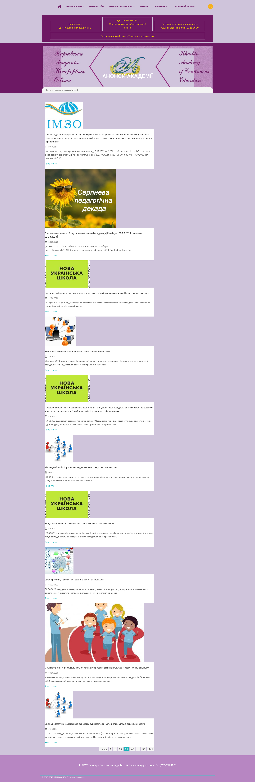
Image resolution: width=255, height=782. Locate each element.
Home (48, 90)
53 (143, 749)
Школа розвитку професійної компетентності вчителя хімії (74, 579)
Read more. (51, 163)
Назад (104, 749)
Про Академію (74, 6)
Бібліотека (161, 6)
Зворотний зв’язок (184, 6)
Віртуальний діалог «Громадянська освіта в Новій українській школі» (79, 523)
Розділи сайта (96, 6)
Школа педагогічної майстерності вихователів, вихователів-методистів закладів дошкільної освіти (95, 723)
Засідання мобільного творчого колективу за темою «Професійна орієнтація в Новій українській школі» (97, 293)
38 (120, 749)
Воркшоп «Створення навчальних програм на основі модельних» (77, 351)
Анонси (144, 6)
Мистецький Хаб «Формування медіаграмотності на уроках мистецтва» (81, 467)
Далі (150, 749)
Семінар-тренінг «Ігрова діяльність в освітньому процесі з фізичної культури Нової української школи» (97, 667)
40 (132, 749)
